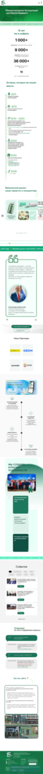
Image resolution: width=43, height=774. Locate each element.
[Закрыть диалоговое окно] (41, 2)
